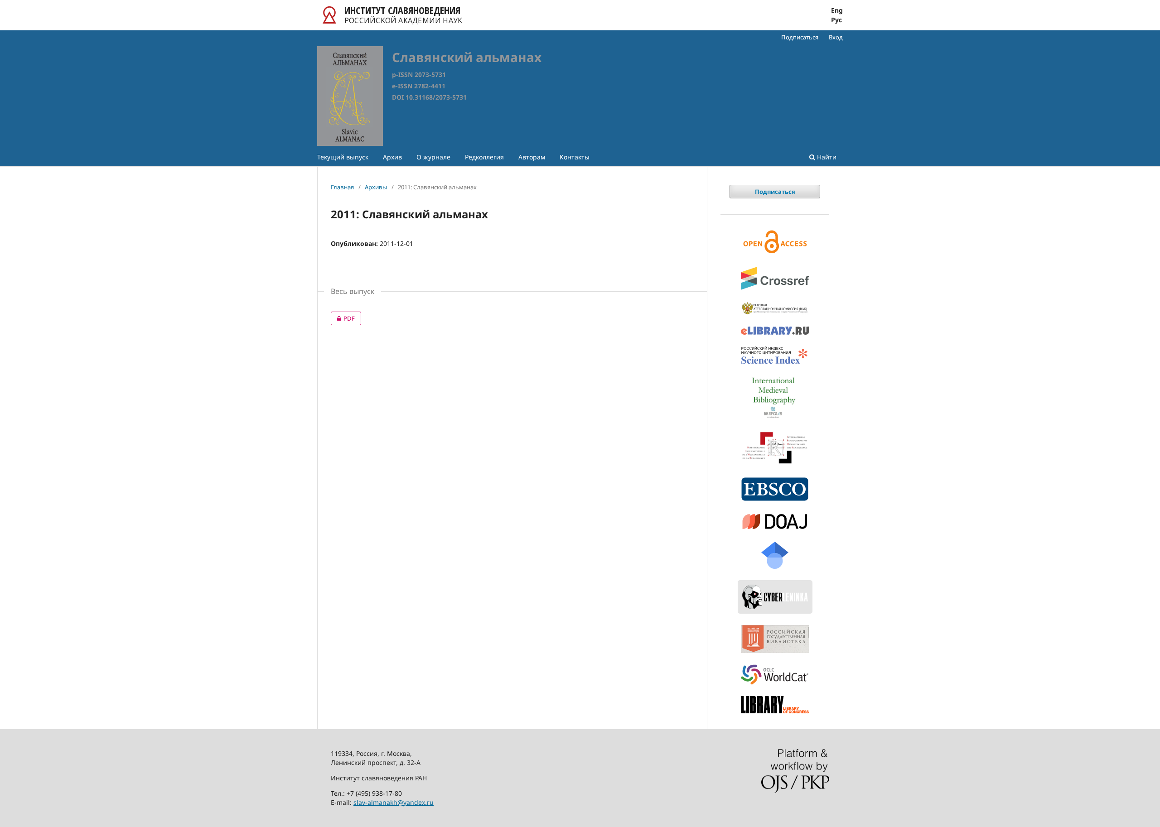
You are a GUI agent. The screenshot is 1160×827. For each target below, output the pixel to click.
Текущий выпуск (342, 157)
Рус (836, 20)
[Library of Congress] (774, 704)
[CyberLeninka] (774, 597)
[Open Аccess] (774, 241)
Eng (837, 10)
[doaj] (774, 521)
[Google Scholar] (774, 555)
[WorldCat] (774, 674)
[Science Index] (774, 355)
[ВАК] (774, 308)
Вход (836, 37)
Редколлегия (484, 157)
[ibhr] (774, 447)
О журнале (433, 157)
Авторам (531, 157)
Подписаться (799, 37)
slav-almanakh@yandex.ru (393, 802)
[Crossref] (774, 278)
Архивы (376, 187)
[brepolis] (774, 397)
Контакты (575, 157)
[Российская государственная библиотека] (774, 639)
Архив (392, 157)
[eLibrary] (774, 331)
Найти (825, 157)
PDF (343, 318)
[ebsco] (774, 489)
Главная (342, 187)
